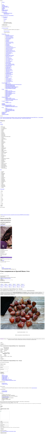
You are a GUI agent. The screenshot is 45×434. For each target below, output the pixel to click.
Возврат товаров (4, 377)
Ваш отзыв (2, 369)
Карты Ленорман (6, 117)
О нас (3, 4)
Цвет (1, 169)
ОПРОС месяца (4, 378)
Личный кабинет (4, 390)
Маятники (3, 104)
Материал (1, 124)
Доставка (3, 5)
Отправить (2, 372)
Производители (4, 383)
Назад (1, 406)
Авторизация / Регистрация (8, 13)
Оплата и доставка (5, 376)
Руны (3, 107)
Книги (3, 89)
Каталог (3, 2)
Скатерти (18, 117)
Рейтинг (1, 367)
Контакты (3, 8)
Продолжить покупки (3, 408)
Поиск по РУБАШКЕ (5, 114)
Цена (1, 122)
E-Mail (1, 421)
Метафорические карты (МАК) (31, 117)
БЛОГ (3, 9)
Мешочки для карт (14, 117)
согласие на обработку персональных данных (9, 431)
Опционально (2, 424)
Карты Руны (24, 118)
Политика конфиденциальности (7, 379)
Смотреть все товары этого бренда (5, 278)
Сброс (1, 205)
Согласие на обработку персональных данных (9, 380)
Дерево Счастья (28, 118)
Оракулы (3, 103)
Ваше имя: (1, 365)
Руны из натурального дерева (16, 118)
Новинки (3, 113)
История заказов (4, 391)
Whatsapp (5, 19)
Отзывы (3, 7)
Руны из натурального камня (7, 118)
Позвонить (5, 17)
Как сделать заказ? (5, 6)
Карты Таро (2, 117)
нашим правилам (34, 387)
